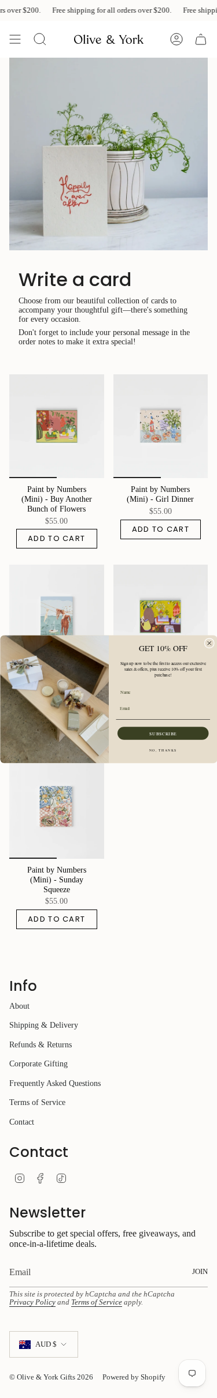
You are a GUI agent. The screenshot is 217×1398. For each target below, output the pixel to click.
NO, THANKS (162, 750)
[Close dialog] (209, 642)
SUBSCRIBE (162, 733)
